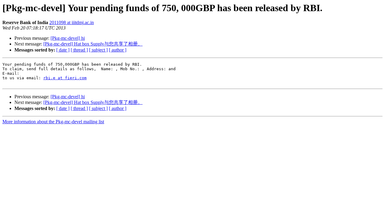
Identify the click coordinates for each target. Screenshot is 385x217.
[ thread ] (79, 49)
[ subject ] (98, 49)
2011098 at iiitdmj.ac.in (71, 22)
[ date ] (62, 49)
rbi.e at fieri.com (65, 78)
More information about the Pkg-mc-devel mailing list (53, 121)
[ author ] (117, 49)
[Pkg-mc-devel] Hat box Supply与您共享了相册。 (93, 43)
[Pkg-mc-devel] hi (68, 38)
